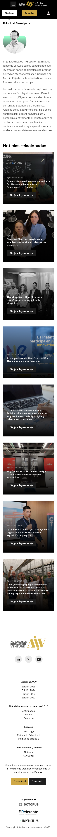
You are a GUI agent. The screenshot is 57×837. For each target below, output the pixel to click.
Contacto (29, 718)
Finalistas (9, 13)
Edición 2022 (28, 697)
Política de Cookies (28, 739)
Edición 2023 (28, 694)
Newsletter (28, 756)
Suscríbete (20, 781)
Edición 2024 (28, 690)
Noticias (28, 752)
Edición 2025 (28, 686)
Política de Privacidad (28, 735)
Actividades (28, 711)
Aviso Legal (28, 731)
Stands (28, 714)
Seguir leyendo (19, 195)
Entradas (29, 13)
